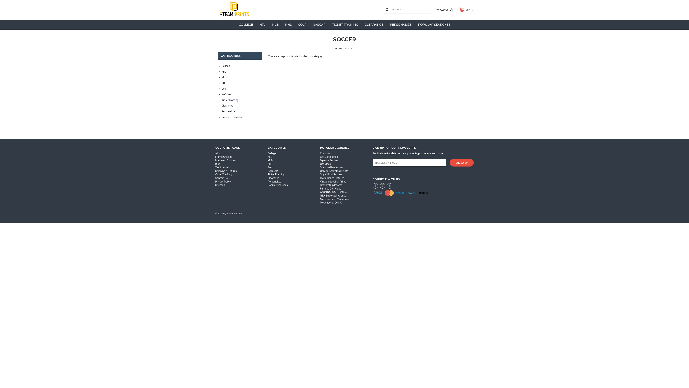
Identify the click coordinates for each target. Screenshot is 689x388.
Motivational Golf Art (331, 202)
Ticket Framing (345, 24)
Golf (302, 24)
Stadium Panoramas (332, 167)
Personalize (401, 24)
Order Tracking (223, 174)
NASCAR (319, 24)
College (246, 24)
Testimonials (222, 167)
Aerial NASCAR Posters (333, 192)
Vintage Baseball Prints (333, 181)
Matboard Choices (225, 160)
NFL (262, 24)
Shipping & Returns (226, 171)
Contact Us (221, 178)
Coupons (325, 153)
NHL (288, 24)
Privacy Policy (223, 181)
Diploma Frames (329, 160)
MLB (275, 24)
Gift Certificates (329, 156)
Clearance (374, 24)
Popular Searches (434, 24)
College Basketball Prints (334, 171)
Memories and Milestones (334, 199)
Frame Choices (223, 156)
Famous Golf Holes (330, 188)
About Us (220, 153)
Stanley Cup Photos (331, 185)
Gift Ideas (325, 164)
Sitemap (220, 185)
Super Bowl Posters (331, 174)
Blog (217, 164)
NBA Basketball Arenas (333, 195)
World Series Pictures (332, 178)
